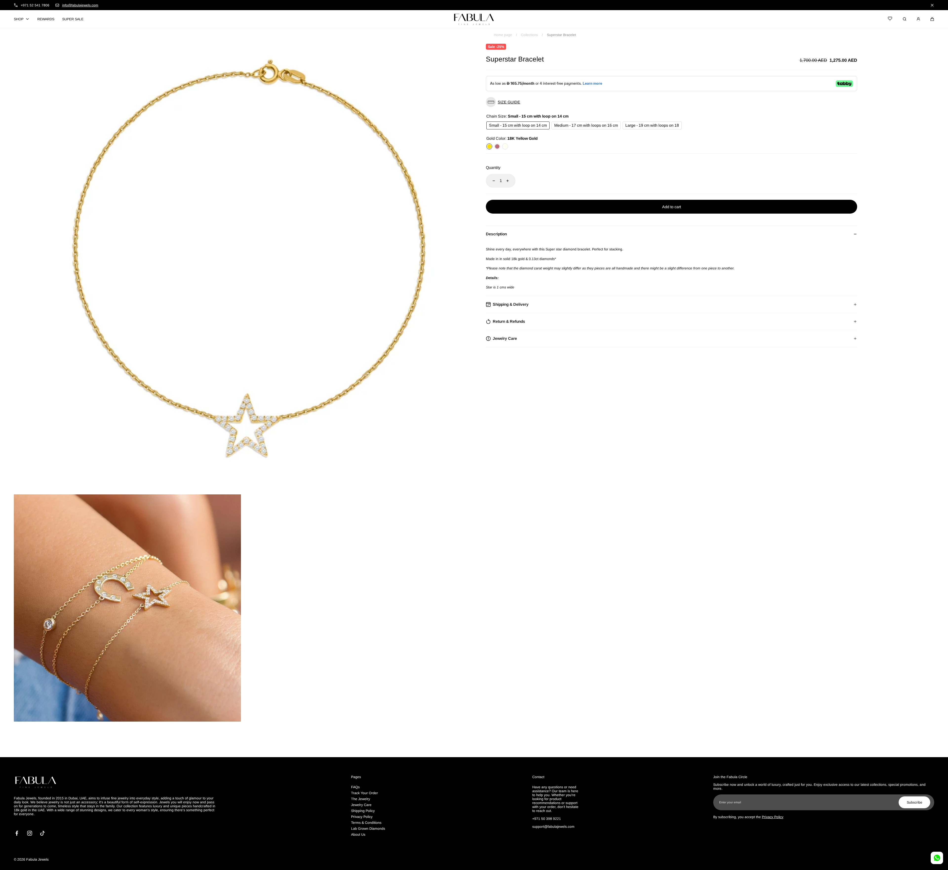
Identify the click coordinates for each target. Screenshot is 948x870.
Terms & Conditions (366, 823)
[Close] (932, 5)
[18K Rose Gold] (497, 146)
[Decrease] (491, 181)
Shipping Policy (363, 811)
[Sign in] (918, 19)
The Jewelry (360, 799)
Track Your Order (364, 793)
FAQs (355, 787)
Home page (503, 35)
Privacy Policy (362, 817)
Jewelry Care (361, 805)
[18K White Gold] (505, 146)
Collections (529, 35)
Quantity (493, 167)
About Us (358, 834)
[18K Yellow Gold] (489, 146)
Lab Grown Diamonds (368, 828)
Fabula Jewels (37, 859)
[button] (932, 19)
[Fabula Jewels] (474, 19)
